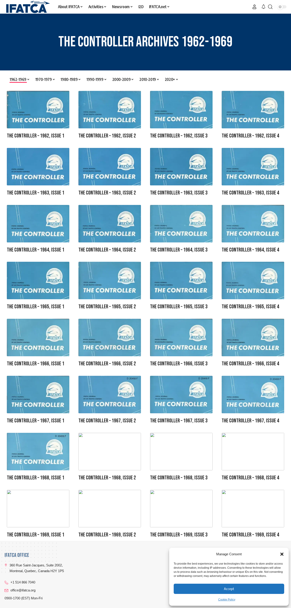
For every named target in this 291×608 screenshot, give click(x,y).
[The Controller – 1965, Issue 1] (38, 280)
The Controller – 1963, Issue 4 (250, 192)
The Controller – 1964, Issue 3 (179, 250)
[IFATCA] (28, 7)
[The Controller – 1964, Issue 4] (253, 223)
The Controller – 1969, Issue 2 (107, 534)
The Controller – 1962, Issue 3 (179, 135)
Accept (229, 589)
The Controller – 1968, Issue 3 (179, 477)
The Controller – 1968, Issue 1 (35, 477)
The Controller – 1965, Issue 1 (35, 306)
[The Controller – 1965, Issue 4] (253, 280)
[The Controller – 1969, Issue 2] (109, 508)
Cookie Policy (226, 599)
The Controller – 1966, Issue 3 (179, 363)
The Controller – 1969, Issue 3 (179, 534)
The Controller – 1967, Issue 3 (179, 420)
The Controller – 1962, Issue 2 (107, 135)
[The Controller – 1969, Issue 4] (253, 508)
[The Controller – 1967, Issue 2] (109, 394)
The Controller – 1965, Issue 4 (250, 306)
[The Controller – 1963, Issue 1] (38, 166)
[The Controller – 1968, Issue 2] (109, 451)
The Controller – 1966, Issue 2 (107, 363)
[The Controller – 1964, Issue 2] (109, 223)
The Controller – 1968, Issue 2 (107, 477)
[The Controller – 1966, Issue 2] (109, 337)
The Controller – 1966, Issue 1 (35, 363)
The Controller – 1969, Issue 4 (250, 534)
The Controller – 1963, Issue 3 (179, 192)
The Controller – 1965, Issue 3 (179, 306)
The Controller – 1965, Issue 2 (107, 306)
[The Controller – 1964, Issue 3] (181, 223)
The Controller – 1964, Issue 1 (35, 250)
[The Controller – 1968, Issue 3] (181, 451)
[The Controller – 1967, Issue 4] (253, 394)
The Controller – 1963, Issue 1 (35, 192)
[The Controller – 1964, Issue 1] (38, 223)
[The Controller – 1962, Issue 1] (38, 109)
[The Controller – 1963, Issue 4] (253, 166)
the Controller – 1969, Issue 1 (35, 534)
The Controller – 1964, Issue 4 (250, 250)
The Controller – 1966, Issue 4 (250, 363)
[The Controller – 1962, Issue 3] (181, 109)
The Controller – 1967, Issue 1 (35, 420)
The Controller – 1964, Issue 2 (107, 250)
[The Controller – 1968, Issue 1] (38, 451)
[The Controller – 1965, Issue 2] (109, 280)
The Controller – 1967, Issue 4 (250, 420)
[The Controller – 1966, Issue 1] (38, 337)
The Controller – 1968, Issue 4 (250, 477)
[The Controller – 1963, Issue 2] (109, 166)
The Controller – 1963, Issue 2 (107, 192)
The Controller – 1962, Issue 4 (250, 135)
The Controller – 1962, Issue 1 (35, 135)
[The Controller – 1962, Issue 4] (253, 109)
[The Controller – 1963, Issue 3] (181, 166)
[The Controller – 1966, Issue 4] (253, 337)
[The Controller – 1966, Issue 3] (181, 337)
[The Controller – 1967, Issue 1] (38, 394)
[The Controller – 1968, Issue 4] (253, 451)
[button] (282, 554)
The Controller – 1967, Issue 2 (107, 420)
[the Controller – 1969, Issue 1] (38, 508)
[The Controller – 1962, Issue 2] (109, 109)
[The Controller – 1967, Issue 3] (181, 394)
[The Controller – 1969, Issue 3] (181, 508)
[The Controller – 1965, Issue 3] (181, 280)
